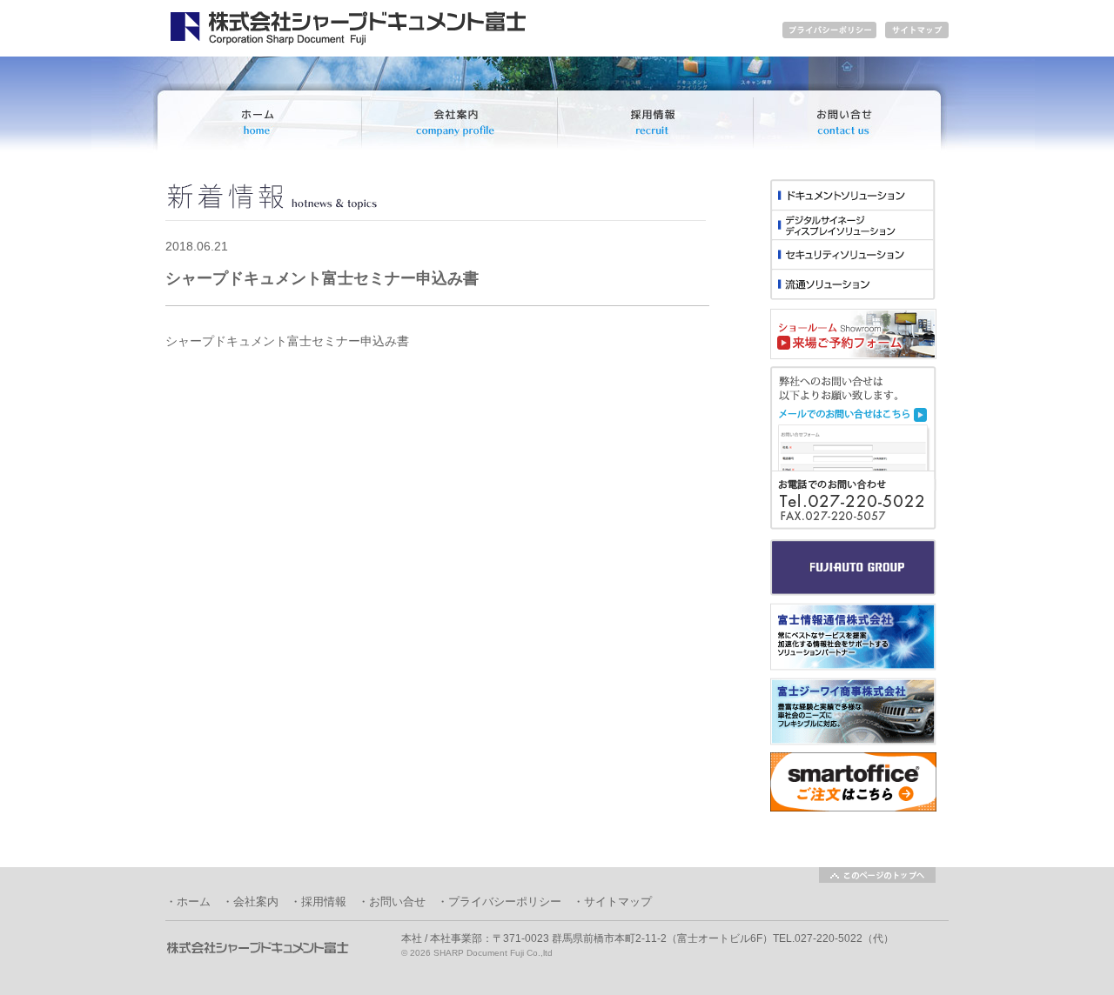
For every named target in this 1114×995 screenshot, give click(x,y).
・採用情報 (318, 901)
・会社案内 (250, 901)
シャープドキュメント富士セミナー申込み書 (287, 341)
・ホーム (188, 901)
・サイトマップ (612, 901)
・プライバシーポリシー (499, 901)
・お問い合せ (392, 901)
